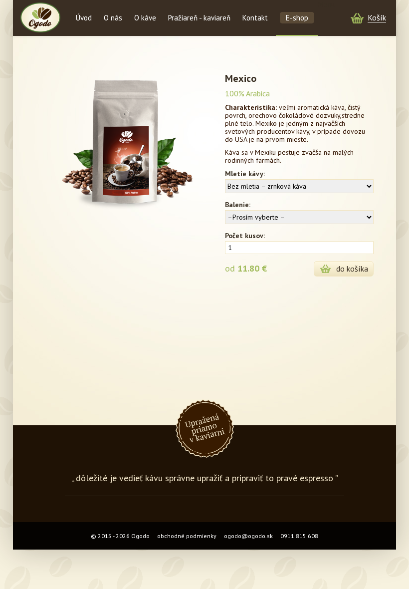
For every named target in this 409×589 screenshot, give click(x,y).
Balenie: (237, 204)
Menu (326, 4)
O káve (145, 17)
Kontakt (255, 17)
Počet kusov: (245, 235)
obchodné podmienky (186, 536)
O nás (113, 17)
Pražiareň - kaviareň (199, 17)
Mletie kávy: (245, 173)
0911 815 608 (299, 536)
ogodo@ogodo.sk (248, 536)
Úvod (84, 17)
